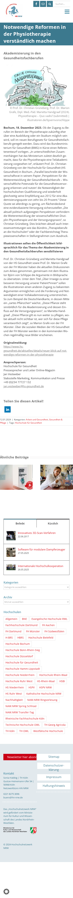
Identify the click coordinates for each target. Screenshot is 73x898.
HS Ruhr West (13, 693)
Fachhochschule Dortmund (21, 625)
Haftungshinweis (54, 786)
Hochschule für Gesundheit (28, 422)
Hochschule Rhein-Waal (53, 675)
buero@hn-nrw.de (13, 797)
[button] (7, 409)
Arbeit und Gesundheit (37, 419)
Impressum (53, 777)
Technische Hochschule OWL (22, 724)
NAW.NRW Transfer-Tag (19, 712)
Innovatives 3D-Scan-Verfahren (37, 533)
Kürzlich (53, 523)
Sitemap (53, 757)
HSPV (32, 687)
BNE (24, 619)
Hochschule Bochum (17, 643)
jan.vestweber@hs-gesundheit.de (24, 386)
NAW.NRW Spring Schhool (20, 706)
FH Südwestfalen (54, 631)
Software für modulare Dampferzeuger (41, 549)
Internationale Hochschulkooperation (40, 566)
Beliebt (20, 523)
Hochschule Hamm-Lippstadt (22, 668)
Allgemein (11, 619)
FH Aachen (48, 625)
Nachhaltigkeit (14, 700)
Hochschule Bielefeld (40, 637)
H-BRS (9, 637)
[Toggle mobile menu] (67, 12)
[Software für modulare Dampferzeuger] (11, 549)
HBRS (20, 637)
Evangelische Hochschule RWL (49, 619)
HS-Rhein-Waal (46, 681)
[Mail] (43, 4)
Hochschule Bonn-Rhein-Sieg (22, 650)
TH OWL (24, 731)
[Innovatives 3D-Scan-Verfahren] (11, 533)
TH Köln (10, 731)
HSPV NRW (45, 687)
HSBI (62, 681)
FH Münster (33, 631)
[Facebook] (36, 4)
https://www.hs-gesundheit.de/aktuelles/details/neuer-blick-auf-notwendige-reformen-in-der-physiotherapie (35, 350)
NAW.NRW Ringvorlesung (42, 700)
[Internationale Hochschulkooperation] (11, 566)
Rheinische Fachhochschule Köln (24, 718)
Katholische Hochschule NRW (43, 693)
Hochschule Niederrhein (20, 675)
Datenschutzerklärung (53, 766)
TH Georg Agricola (55, 724)
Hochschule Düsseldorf (19, 656)
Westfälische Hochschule (48, 731)
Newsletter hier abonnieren (21, 757)
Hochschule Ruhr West (18, 681)
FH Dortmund (13, 631)
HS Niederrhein (14, 687)
